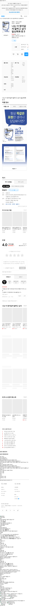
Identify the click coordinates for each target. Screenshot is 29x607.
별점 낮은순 (23, 282)
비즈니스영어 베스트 (6, 429)
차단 (12, 296)
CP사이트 (3, 493)
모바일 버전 (2, 605)
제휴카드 (3, 489)
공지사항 (18, 483)
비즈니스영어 (19, 21)
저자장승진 (6, 186)
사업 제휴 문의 (17, 491)
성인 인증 (2, 471)
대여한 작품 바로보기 (12, 531)
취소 (1, 473)
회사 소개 (16, 496)
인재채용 (16, 498)
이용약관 (2, 505)
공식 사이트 (8, 204)
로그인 (25, 16)
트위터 (13, 204)
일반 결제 (8, 557)
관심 (15, 40)
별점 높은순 (16, 282)
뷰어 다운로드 (3, 491)
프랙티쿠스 (14, 37)
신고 (9, 296)
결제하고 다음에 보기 (12, 556)
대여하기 (2, 583)
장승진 (13, 35)
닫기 (3, 577)
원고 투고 (16, 489)
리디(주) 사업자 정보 (4, 503)
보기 (1, 577)
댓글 (19, 295)
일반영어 (18, 23)
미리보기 (6, 35)
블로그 (17, 204)
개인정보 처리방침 (8, 505)
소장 (26, 54)
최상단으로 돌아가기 (7, 480)
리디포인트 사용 (3, 555)
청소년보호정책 (13, 505)
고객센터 (5, 483)
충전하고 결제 (3, 557)
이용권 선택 (2, 545)
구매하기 (6, 583)
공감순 (9, 282)
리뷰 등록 (22, 268)
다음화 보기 (2, 590)
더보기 (25, 210)
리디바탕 (3, 495)
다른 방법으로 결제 (4, 524)
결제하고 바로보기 (4, 556)
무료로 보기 (2, 547)
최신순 (4, 282)
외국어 (13, 21)
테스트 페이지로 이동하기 (14, 12)
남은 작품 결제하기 (4, 531)
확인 (1, 539)
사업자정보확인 (19, 505)
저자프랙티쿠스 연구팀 (18, 186)
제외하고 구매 (3, 476)
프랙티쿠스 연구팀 (19, 35)
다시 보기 (7, 590)
